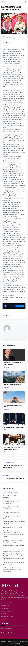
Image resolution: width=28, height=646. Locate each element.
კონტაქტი (3, 613)
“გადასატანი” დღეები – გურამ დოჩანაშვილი (11, 502)
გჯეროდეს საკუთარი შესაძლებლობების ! (13, 385)
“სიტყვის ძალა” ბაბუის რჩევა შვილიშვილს (10, 496)
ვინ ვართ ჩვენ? (5, 605)
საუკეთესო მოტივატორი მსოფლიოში (15, 478)
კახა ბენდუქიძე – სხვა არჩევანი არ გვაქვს (12, 517)
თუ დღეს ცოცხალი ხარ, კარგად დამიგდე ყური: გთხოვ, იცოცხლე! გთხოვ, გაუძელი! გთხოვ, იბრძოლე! (12, 553)
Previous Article (10, 462)
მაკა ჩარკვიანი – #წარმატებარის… (12, 527)
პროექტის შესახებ (6, 603)
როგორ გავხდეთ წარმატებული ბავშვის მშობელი (13, 406)
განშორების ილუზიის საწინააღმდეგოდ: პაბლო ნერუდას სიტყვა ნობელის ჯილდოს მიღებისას (13, 569)
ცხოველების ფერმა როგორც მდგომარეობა (11, 507)
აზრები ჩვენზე (5, 608)
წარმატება (13, 38)
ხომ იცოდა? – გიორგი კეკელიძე (11, 512)
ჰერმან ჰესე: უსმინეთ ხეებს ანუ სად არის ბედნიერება (14, 522)
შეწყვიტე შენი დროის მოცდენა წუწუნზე (13, 558)
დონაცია (3, 619)
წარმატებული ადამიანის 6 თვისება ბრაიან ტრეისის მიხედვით (13, 363)
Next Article (7, 475)
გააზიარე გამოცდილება (7, 616)
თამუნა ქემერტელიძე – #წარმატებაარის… (14, 427)
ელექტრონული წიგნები (7, 611)
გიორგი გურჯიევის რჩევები (10, 492)
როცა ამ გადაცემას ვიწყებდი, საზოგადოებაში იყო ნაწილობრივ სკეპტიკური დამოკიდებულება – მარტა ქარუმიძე (13, 533)
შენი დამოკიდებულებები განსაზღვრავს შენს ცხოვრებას (13, 563)
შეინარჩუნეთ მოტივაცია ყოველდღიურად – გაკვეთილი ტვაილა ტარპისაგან (13, 448)
